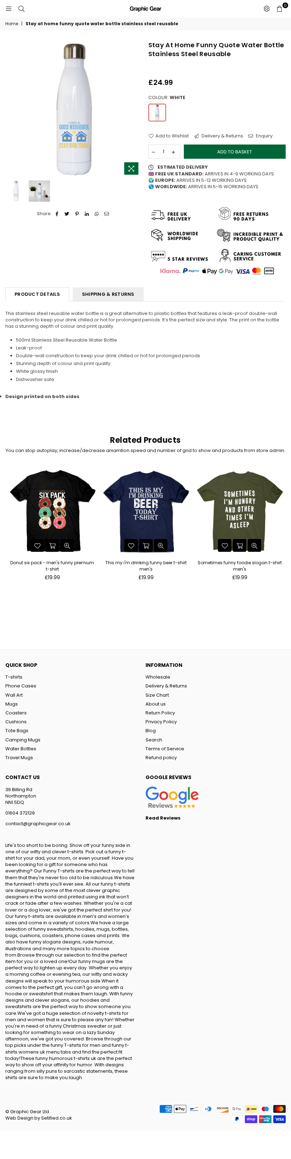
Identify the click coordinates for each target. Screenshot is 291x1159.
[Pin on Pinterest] (77, 214)
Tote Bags (16, 730)
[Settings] (266, 9)
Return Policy (160, 712)
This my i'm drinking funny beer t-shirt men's (146, 566)
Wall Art (14, 695)
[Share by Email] (107, 214)
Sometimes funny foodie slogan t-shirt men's (240, 566)
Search (154, 739)
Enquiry (264, 136)
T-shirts (13, 677)
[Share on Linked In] (87, 214)
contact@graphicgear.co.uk (38, 823)
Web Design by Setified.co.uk (38, 1118)
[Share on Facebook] (57, 214)
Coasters (16, 712)
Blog (151, 730)
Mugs (11, 704)
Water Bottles (20, 748)
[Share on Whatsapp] (97, 214)
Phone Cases (20, 685)
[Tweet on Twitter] (67, 214)
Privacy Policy (161, 721)
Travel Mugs (19, 757)
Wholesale (158, 677)
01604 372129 (20, 813)
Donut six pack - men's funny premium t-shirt (52, 566)
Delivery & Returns (222, 136)
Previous (11, 109)
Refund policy (161, 757)
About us (156, 704)
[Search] (21, 9)
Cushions (16, 721)
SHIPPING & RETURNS (108, 294)
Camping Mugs (22, 739)
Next (137, 109)
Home (11, 24)
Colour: (166, 97)
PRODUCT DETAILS (37, 294)
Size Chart (157, 695)
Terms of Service (165, 748)
